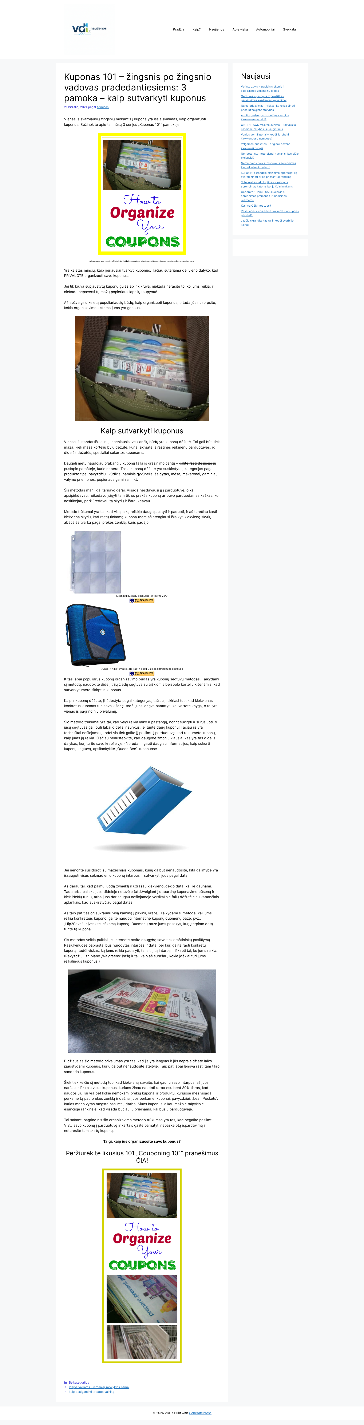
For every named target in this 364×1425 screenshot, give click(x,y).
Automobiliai (265, 29)
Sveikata (289, 29)
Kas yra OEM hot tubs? (256, 205)
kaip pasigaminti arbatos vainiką (91, 1391)
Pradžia (178, 29)
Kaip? (197, 29)
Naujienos (216, 29)
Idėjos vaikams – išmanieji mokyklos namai (99, 1387)
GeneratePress (200, 1413)
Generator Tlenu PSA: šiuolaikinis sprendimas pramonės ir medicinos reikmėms (264, 196)
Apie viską (240, 29)
